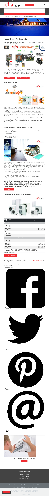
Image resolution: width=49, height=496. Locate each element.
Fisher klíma (21, 484)
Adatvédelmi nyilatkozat (24, 476)
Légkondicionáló (28, 490)
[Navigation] (44, 5)
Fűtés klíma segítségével (13, 484)
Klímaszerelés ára (36, 488)
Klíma (39, 486)
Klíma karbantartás (23, 488)
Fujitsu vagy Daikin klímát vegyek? (24, 494)
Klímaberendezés (35, 487)
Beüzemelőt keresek (10, 77)
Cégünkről (33, 0)
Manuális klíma (35, 490)
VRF (25, 264)
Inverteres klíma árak (33, 486)
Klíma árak (23, 487)
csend (14, 0)
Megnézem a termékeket (23, 77)
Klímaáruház (28, 487)
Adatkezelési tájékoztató (24, 478)
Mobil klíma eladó (35, 491)
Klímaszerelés (29, 488)
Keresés (24, 461)
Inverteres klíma (17, 486)
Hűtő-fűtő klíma (11, 486)
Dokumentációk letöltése (11, 255)
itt (33, 124)
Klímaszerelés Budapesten (15, 490)
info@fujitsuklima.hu (37, 260)
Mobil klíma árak (28, 491)
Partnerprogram (39, 0)
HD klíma (38, 484)
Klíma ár (18, 487)
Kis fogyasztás (10, 0)
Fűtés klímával (26, 484)
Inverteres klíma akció (25, 486)
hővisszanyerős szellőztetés (33, 264)
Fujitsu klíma (33, 484)
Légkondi (22, 490)
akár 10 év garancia (20, 0)
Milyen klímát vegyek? (14, 491)
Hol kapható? (29, 4)
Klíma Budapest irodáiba (14, 488)
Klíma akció (13, 487)
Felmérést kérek (9, 189)
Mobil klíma (22, 491)
